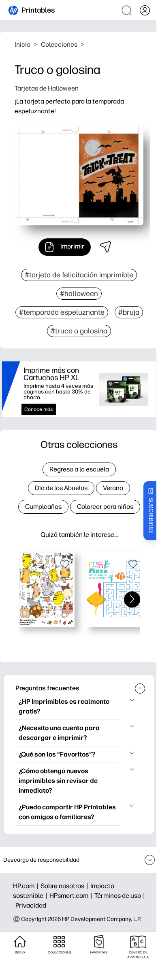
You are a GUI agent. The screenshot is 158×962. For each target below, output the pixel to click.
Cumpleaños (43, 506)
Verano (113, 488)
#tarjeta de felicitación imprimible (79, 274)
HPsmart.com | (71, 895)
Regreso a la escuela (79, 469)
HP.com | (27, 886)
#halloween (79, 293)
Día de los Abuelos (61, 488)
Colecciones (59, 44)
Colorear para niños (105, 506)
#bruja (128, 312)
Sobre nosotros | (65, 886)
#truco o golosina (79, 330)
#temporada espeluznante (62, 312)
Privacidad (30, 905)
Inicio (22, 44)
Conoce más (38, 409)
